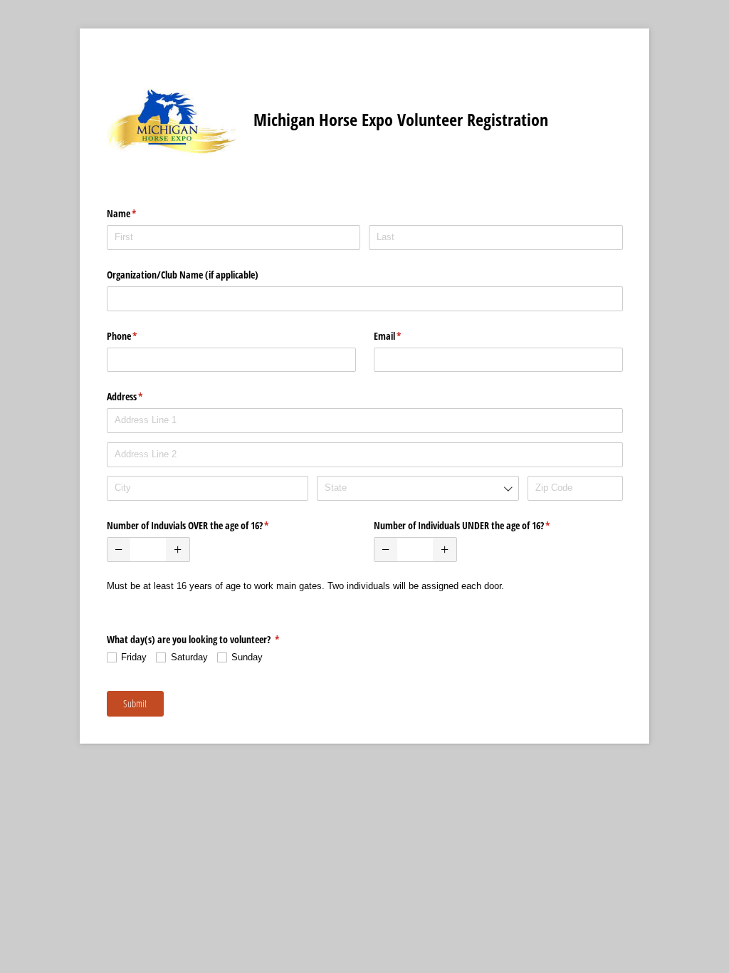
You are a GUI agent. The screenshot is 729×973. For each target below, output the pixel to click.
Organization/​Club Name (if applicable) (182, 274)
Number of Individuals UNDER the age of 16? (479, 525)
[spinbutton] (148, 549)
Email (404, 336)
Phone (139, 336)
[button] (119, 549)
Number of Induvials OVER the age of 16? (205, 525)
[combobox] (417, 488)
